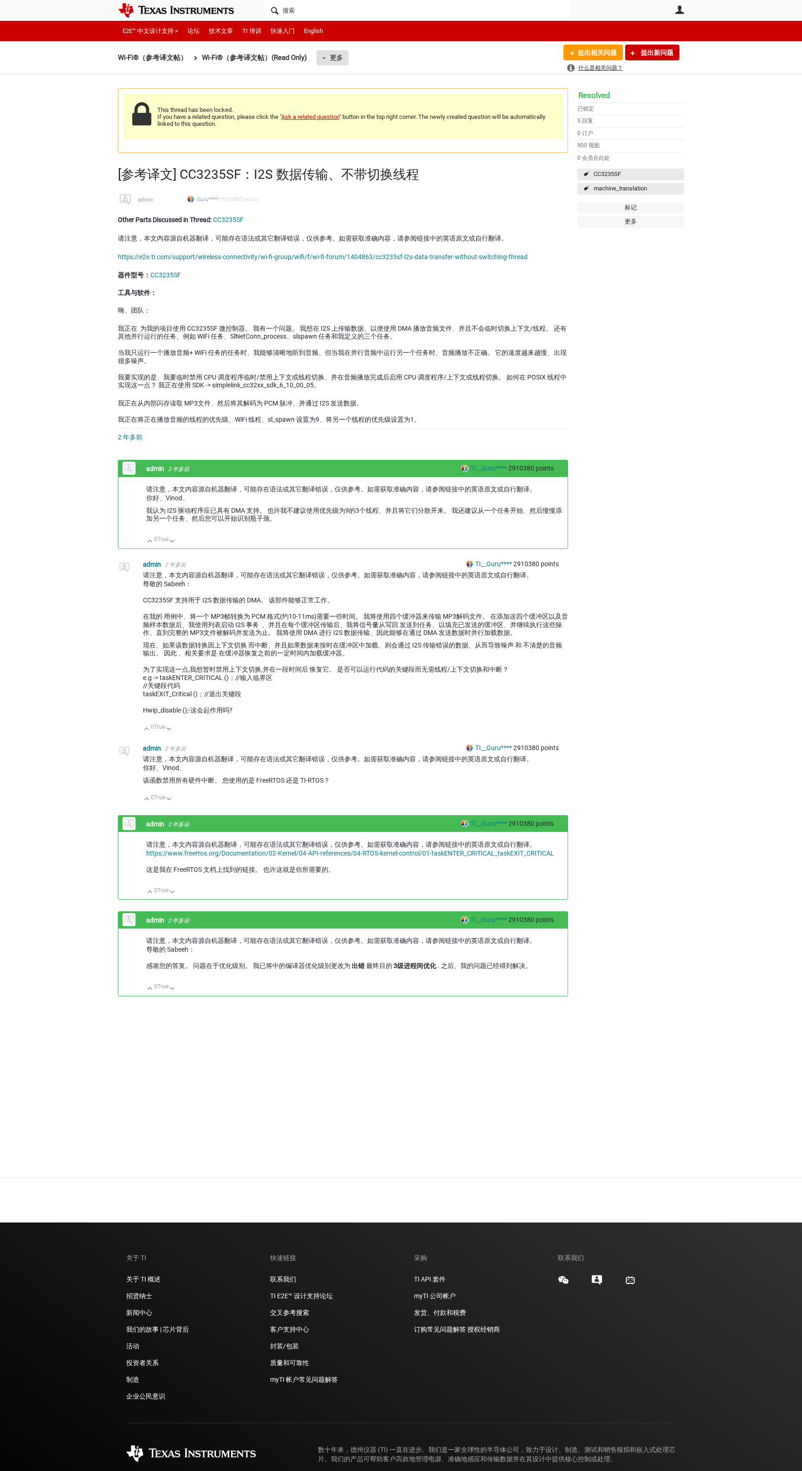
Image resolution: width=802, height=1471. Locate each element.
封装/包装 (284, 1346)
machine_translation (620, 188)
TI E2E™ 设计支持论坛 (301, 1296)
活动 (132, 1346)
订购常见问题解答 (440, 1329)
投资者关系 (142, 1362)
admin (145, 199)
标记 (631, 207)
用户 (679, 9)
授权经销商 (483, 1329)
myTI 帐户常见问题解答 (304, 1379)
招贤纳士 (139, 1296)
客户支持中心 (289, 1329)
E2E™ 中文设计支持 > (150, 30)
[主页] (183, 10)
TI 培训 (251, 30)
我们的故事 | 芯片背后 (157, 1329)
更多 (336, 57)
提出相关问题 (597, 52)
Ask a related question (310, 116)
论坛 (194, 30)
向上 (150, 542)
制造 (132, 1379)
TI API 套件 (430, 1279)
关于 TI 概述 (143, 1279)
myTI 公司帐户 (435, 1296)
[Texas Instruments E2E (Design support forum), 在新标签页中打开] (596, 1283)
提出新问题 (656, 52)
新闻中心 (139, 1312)
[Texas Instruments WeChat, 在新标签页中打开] (563, 1283)
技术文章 (221, 30)
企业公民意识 (145, 1396)
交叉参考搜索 (289, 1312)
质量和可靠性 (290, 1362)
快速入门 (283, 30)
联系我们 (283, 1279)
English (313, 30)
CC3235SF (607, 173)
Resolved (594, 95)
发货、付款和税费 (440, 1312)
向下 (172, 542)
